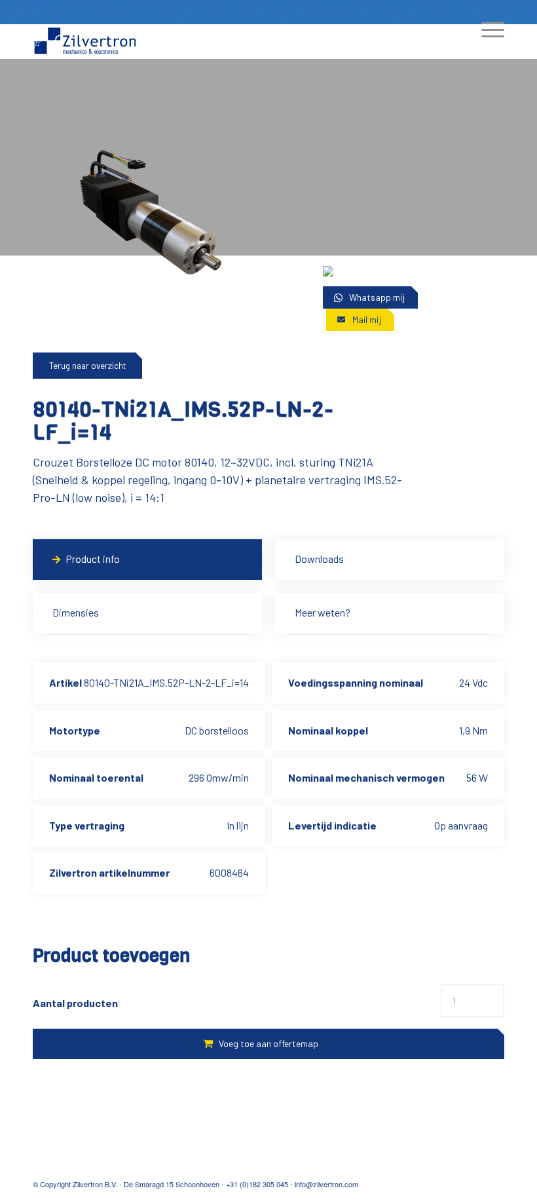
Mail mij (366, 319)
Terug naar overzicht (87, 365)
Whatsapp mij (377, 297)
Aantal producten (75, 1003)
